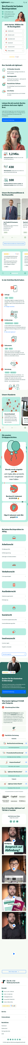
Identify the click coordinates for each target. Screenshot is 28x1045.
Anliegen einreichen (10, 306)
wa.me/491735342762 (9, 999)
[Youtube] (17, 821)
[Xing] (15, 1039)
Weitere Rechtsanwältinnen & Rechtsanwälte (14, 243)
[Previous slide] (3, 237)
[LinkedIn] (13, 1039)
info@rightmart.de (8, 996)
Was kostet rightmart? (10, 332)
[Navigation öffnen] (26, 2)
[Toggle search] (24, 2)
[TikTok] (14, 821)
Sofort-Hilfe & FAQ (8, 1002)
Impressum (4, 1025)
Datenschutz (4, 1028)
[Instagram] (11, 821)
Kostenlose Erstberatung (8, 120)
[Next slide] (25, 237)
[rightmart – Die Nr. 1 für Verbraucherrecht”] (7, 2)
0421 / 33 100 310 (8, 994)
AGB (3, 1033)
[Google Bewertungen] (14, 56)
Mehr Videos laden (13, 971)
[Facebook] (10, 1039)
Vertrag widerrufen (6, 1031)
